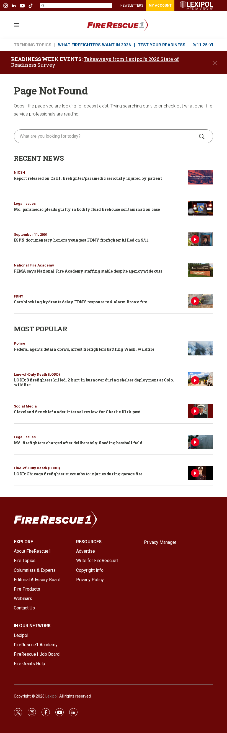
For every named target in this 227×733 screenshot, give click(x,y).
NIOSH (19, 172)
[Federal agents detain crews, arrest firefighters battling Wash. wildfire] (200, 348)
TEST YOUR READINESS (161, 44)
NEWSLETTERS (131, 5)
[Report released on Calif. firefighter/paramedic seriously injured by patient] (200, 177)
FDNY (18, 296)
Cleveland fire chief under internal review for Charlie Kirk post (77, 411)
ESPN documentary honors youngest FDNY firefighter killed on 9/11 (81, 240)
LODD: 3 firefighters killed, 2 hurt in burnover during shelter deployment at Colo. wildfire (94, 382)
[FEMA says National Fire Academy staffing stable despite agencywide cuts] (200, 270)
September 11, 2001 (31, 234)
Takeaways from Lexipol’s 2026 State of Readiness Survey (95, 62)
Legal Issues (25, 203)
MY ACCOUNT (160, 5)
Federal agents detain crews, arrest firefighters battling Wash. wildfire (84, 349)
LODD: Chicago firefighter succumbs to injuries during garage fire (78, 473)
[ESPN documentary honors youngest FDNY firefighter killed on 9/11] (200, 239)
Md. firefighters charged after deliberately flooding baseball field (78, 442)
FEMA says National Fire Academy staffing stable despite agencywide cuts (88, 271)
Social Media (25, 406)
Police (19, 343)
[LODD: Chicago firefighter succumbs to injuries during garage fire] (200, 473)
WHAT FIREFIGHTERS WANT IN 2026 (94, 44)
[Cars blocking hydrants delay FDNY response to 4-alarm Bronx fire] (200, 301)
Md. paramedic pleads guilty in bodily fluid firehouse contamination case (87, 209)
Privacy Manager (160, 542)
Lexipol (51, 696)
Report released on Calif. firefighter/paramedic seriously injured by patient (88, 178)
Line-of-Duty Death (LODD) (37, 374)
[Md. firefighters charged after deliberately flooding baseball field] (200, 442)
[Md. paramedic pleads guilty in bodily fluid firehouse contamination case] (200, 208)
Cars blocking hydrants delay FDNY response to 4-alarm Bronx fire (80, 301)
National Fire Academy (34, 265)
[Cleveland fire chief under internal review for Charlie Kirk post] (200, 411)
